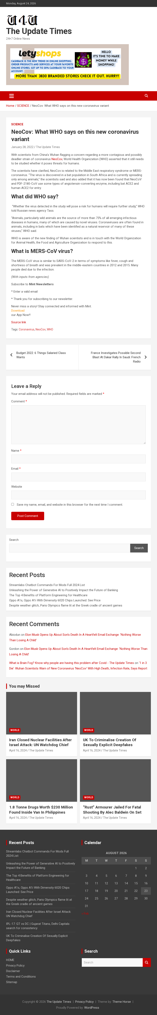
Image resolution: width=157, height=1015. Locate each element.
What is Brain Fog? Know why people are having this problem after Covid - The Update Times (71, 663)
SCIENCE (17, 124)
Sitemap (11, 982)
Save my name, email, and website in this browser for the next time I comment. (70, 504)
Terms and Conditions (21, 976)
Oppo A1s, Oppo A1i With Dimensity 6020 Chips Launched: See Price (55, 600)
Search (14, 540)
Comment (19, 401)
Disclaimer (13, 971)
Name (16, 450)
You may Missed (24, 686)
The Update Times (39, 31)
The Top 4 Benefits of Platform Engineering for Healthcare (48, 595)
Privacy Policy (15, 965)
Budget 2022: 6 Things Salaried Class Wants (41, 355)
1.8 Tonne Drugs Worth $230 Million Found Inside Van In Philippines (41, 810)
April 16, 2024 (18, 750)
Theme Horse (121, 1002)
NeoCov (57, 159)
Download (18, 310)
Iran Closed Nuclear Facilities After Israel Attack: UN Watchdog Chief (40, 742)
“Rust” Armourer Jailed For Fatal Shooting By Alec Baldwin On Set (112, 810)
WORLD (14, 730)
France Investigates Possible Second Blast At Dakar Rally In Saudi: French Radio (116, 357)
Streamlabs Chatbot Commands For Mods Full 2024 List (47, 585)
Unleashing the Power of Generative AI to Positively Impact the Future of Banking (63, 590)
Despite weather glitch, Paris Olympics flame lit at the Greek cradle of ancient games (65, 605)
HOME (10, 960)
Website (16, 486)
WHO (50, 329)
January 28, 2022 (22, 147)
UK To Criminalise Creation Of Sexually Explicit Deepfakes (109, 742)
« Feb (85, 913)
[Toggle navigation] (11, 96)
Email (16, 468)
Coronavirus (26, 329)
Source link (18, 322)
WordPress (91, 1007)
